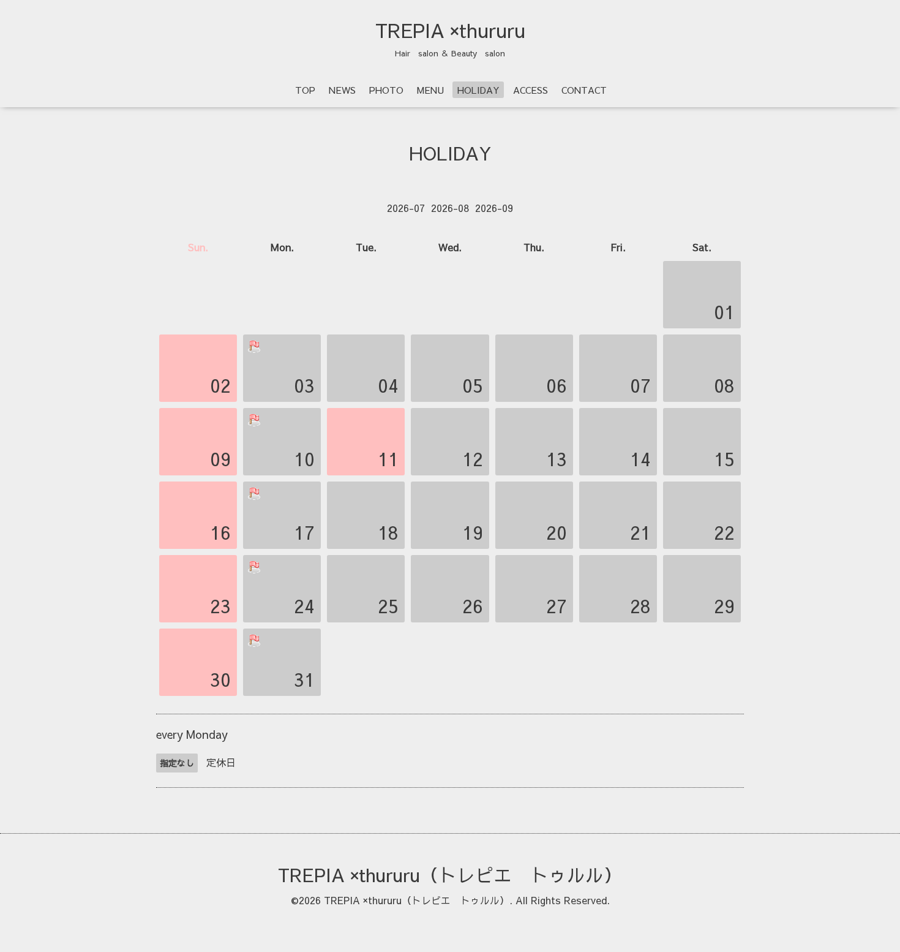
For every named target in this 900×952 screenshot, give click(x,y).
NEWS (342, 89)
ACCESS (530, 89)
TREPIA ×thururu (450, 30)
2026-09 (494, 207)
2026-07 (406, 207)
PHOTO (386, 89)
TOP (305, 89)
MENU (430, 89)
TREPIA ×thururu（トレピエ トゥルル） (450, 874)
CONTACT (584, 89)
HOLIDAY (478, 89)
